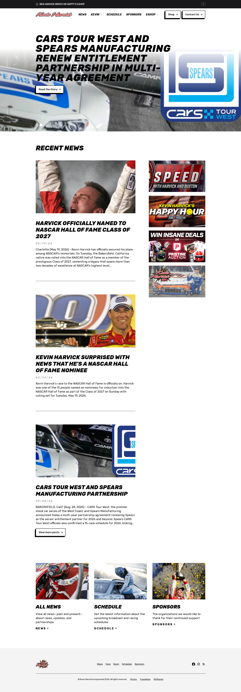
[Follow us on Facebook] (193, 664)
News (82, 14)
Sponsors (133, 14)
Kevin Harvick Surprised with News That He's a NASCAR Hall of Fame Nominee (83, 364)
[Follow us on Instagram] (198, 664)
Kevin (95, 14)
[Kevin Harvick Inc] (177, 281)
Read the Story (48, 69)
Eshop (151, 14)
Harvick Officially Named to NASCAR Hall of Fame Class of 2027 (83, 230)
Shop (171, 14)
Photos (133, 679)
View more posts (49, 532)
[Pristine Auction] (177, 246)
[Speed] (177, 176)
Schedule (114, 14)
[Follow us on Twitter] (203, 664)
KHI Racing (158, 679)
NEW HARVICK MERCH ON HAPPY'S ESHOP (62, 4)
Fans (108, 664)
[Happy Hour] (177, 211)
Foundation (145, 679)
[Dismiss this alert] (203, 4)
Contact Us (192, 14)
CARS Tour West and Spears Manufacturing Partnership (82, 490)
